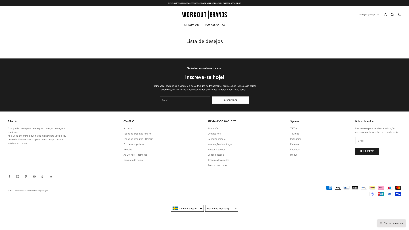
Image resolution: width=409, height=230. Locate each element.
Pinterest (295, 144)
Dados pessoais (216, 154)
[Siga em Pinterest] (25, 176)
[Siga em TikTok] (42, 176)
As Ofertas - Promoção (135, 154)
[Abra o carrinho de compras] (399, 15)
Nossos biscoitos (216, 149)
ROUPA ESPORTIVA (215, 24)
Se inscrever (367, 151)
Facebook (295, 149)
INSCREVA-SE (230, 100)
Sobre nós (213, 128)
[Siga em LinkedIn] (50, 176)
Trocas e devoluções (218, 160)
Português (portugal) (367, 15)
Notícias (127, 149)
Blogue (293, 154)
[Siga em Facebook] (9, 176)
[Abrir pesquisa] (392, 15)
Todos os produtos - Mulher (137, 133)
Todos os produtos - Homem (138, 139)
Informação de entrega (220, 144)
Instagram (295, 139)
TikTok (293, 128)
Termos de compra (217, 165)
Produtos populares (133, 144)
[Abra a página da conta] (385, 15)
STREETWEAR (191, 24)
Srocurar (127, 128)
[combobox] (187, 208)
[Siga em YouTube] (34, 176)
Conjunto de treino (133, 160)
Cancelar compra (217, 139)
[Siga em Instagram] (17, 176)
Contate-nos (214, 133)
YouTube (294, 133)
